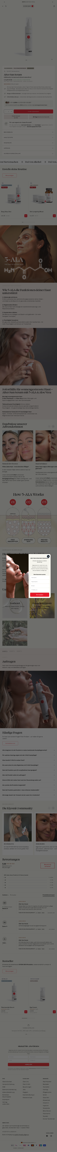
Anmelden (39, 595)
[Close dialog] (48, 556)
